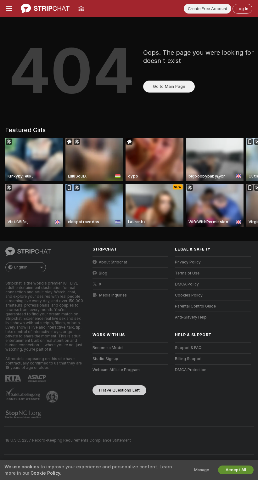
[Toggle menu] (9, 8)
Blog (103, 273)
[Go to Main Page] (45, 8)
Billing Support (188, 359)
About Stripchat (113, 262)
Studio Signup (105, 359)
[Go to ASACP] (37, 378)
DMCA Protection (190, 370)
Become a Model (108, 348)
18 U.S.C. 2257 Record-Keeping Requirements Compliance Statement (68, 440)
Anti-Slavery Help (191, 317)
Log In (242, 8)
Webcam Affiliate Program (116, 370)
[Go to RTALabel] (13, 378)
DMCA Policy (187, 284)
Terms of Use (187, 273)
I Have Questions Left (119, 390)
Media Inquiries (113, 295)
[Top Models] (81, 8)
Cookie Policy (45, 473)
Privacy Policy (188, 262)
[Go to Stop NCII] (23, 414)
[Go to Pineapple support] (52, 397)
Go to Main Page (169, 86)
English (20, 267)
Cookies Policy (189, 295)
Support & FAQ (188, 348)
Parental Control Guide (195, 306)
